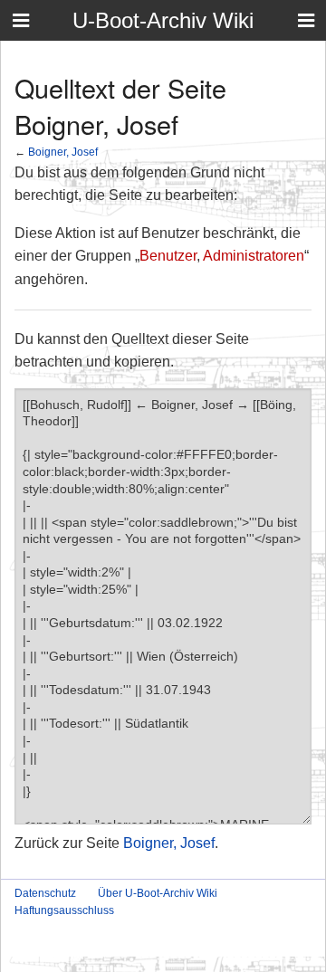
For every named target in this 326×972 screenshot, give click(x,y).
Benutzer (168, 255)
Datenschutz (45, 893)
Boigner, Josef (63, 151)
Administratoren (253, 255)
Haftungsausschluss (64, 910)
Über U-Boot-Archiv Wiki (157, 893)
